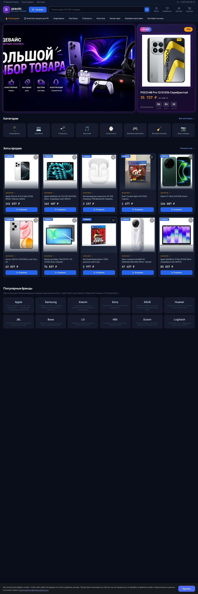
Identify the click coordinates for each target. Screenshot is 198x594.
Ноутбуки (73, 18)
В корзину (23, 209)
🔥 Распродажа (12, 18)
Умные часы (115, 18)
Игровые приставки (134, 18)
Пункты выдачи (28, 2)
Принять (186, 588)
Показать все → (187, 148)
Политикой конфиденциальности (33, 590)
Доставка (41, 2)
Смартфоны (58, 18)
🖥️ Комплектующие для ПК (36, 18)
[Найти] (147, 9)
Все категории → (187, 118)
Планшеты (87, 18)
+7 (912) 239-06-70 (187, 2)
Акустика (101, 18)
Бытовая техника (155, 18)
